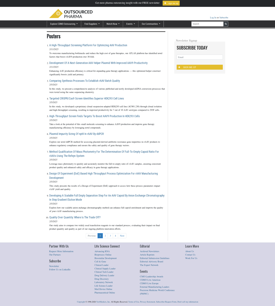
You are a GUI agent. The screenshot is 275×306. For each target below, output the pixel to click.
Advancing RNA (102, 251)
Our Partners (55, 254)
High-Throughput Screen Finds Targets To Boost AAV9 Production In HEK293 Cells (94, 116)
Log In (213, 17)
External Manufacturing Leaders (154, 286)
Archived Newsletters (149, 251)
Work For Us (191, 258)
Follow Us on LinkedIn (59, 269)
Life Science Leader (104, 285)
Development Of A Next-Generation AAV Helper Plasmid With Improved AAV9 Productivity (98, 63)
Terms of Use (133, 301)
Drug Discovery (102, 278)
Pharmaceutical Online (105, 292)
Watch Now (112, 23)
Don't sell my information (187, 301)
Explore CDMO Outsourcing (63, 23)
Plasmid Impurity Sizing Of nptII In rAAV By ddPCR (76, 133)
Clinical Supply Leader (105, 268)
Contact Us (190, 254)
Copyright (81, 301)
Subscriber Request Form (166, 301)
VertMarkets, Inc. (103, 301)
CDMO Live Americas (150, 279)
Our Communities (150, 23)
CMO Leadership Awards (151, 276)
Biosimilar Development (106, 258)
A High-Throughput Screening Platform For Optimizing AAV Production (88, 45)
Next (122, 235)
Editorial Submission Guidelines (154, 258)
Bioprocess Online (103, 254)
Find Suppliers (91, 23)
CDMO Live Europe (149, 283)
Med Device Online (103, 289)
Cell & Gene (100, 261)
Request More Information (61, 251)
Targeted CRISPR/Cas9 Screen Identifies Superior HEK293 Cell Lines (86, 98)
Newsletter (54, 266)
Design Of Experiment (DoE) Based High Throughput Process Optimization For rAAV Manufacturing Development (103, 175)
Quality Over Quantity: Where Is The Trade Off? (75, 217)
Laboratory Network (104, 282)
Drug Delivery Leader (104, 275)
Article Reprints (147, 254)
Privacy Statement (147, 301)
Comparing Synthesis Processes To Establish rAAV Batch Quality (84, 80)
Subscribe (223, 17)
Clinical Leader (102, 264)
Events (129, 23)
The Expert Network (149, 264)
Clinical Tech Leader (104, 271)
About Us (189, 251)
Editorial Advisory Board (151, 261)
